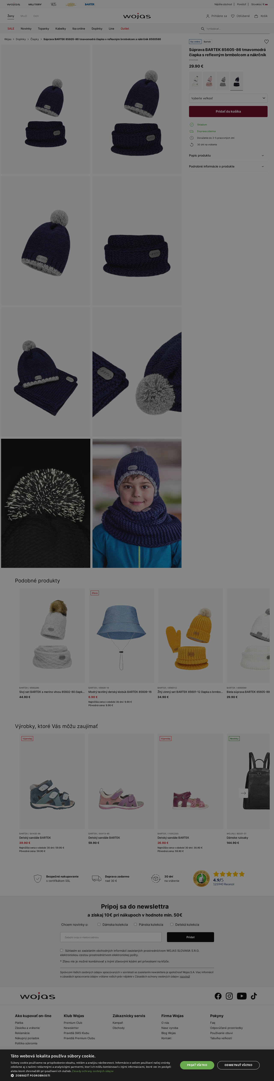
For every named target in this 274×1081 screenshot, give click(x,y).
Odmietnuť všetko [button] (238, 1065)
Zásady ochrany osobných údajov (92, 1071)
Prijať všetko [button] (197, 1065)
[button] (92, 1075)
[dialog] (137, 540)
